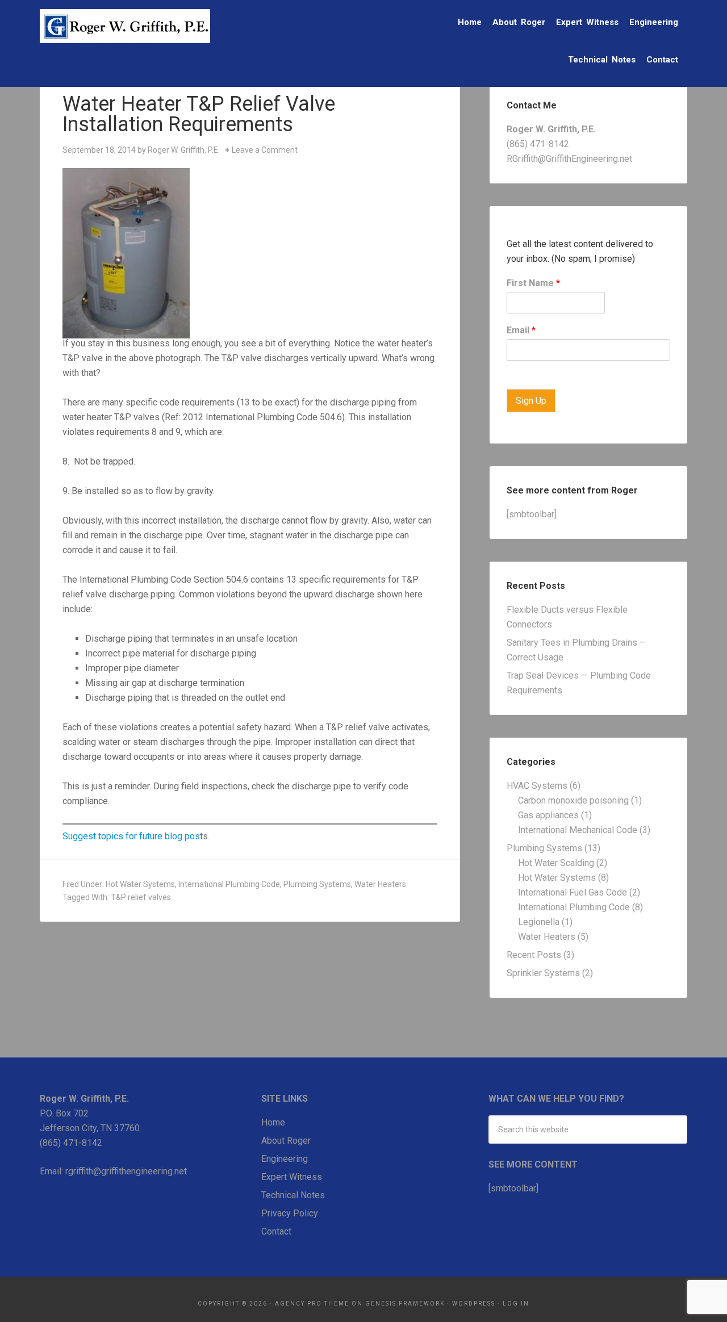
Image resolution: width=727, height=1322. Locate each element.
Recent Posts (534, 954)
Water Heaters (380, 884)
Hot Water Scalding (556, 862)
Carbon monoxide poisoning (573, 800)
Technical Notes (293, 1195)
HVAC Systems (537, 785)
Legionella (538, 922)
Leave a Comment (265, 149)
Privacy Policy (289, 1213)
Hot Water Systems (140, 884)
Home (273, 1122)
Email (521, 330)
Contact (276, 1231)
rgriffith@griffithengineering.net (126, 1171)
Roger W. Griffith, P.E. (125, 26)
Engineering (284, 1158)
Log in (516, 1303)
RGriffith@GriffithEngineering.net (569, 158)
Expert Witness (291, 1177)
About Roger (286, 1140)
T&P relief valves (141, 897)
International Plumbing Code (229, 884)
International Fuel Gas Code (572, 892)
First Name (533, 283)
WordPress (473, 1303)
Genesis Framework (405, 1303)
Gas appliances (548, 815)
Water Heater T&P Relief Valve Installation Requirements (198, 114)
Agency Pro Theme (312, 1303)
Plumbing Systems (317, 884)
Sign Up (531, 400)
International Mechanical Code (577, 830)
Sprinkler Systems (543, 973)
